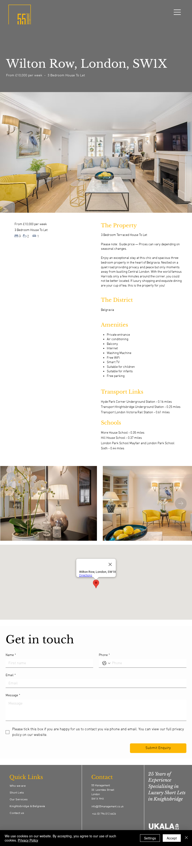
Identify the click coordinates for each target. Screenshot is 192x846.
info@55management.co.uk (107, 806)
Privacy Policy (28, 840)
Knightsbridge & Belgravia (27, 806)
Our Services (19, 799)
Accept (172, 838)
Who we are (18, 785)
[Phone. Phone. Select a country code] (106, 663)
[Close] (186, 838)
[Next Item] (181, 503)
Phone (104, 655)
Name (11, 655)
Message (13, 695)
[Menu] (177, 12)
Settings (150, 838)
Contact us (17, 813)
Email (11, 675)
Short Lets (17, 792)
